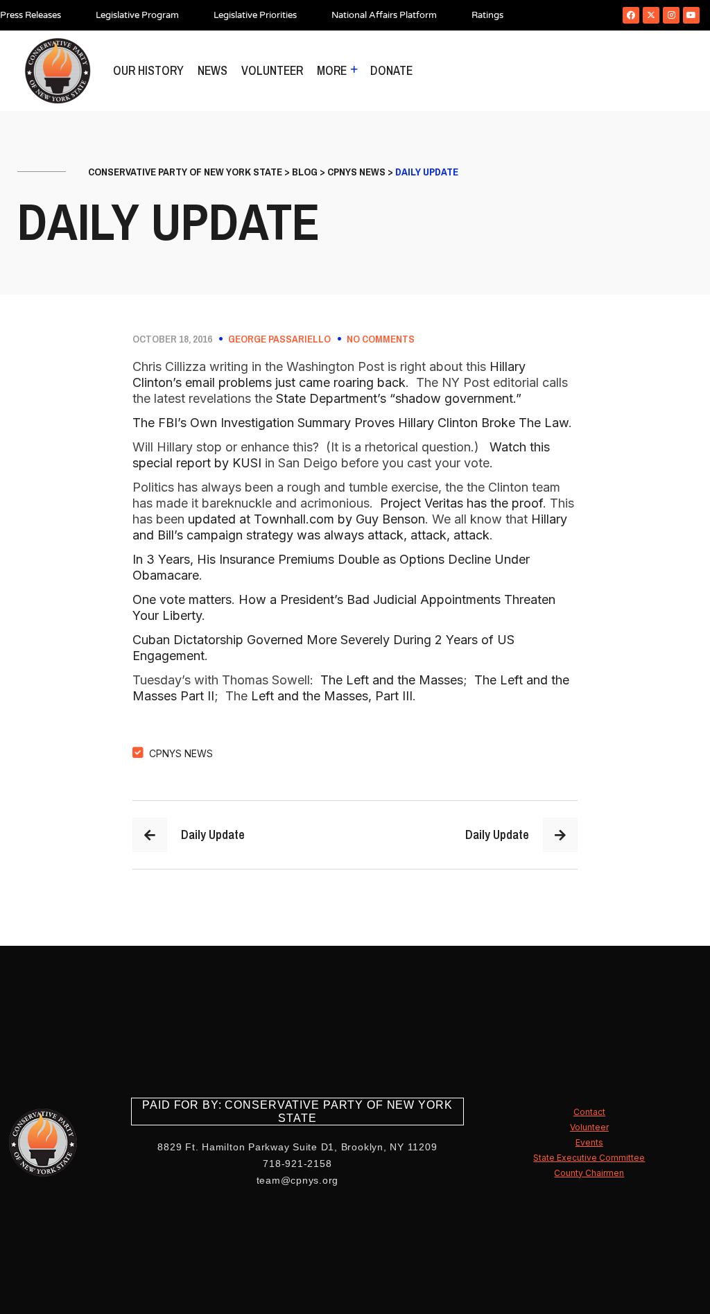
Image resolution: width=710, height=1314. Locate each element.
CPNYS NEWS (181, 753)
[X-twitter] (651, 15)
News (212, 70)
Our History (148, 70)
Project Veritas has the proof (461, 503)
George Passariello (279, 339)
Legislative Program (137, 15)
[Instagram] (671, 15)
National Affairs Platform (384, 15)
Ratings (487, 15)
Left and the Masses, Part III (332, 696)
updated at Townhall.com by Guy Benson (306, 519)
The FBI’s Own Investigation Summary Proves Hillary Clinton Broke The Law (350, 422)
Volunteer (272, 70)
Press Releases (30, 15)
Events (589, 1142)
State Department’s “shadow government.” (398, 398)
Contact (589, 1112)
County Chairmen (589, 1173)
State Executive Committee (589, 1157)
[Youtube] (691, 15)
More (332, 70)
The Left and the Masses (391, 680)
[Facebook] (631, 15)
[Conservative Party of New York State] (57, 70)
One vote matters (182, 599)
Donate (391, 70)
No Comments (381, 339)
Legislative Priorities (255, 15)
